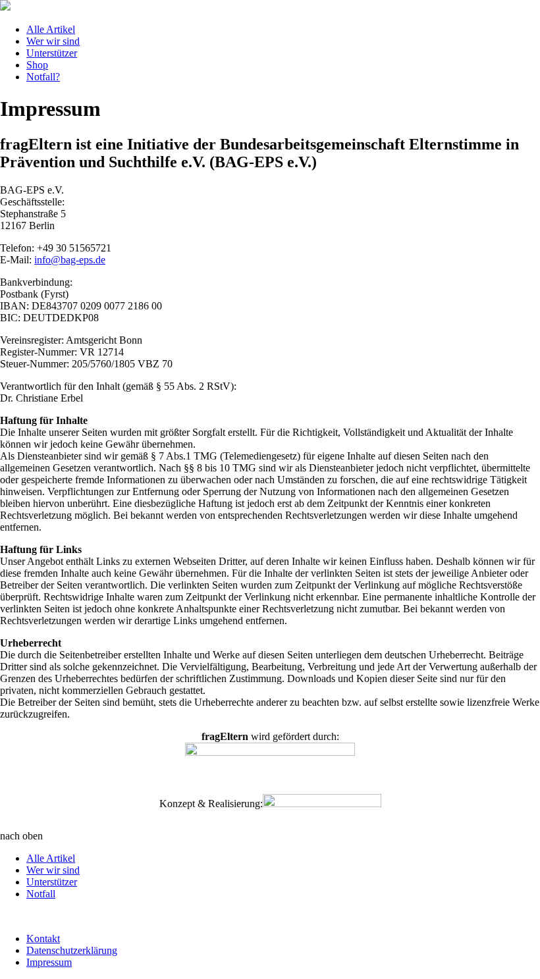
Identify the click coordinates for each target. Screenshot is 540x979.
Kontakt (43, 938)
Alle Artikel (50, 29)
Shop (37, 64)
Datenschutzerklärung (71, 950)
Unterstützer (51, 53)
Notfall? (43, 76)
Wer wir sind (53, 41)
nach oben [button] (21, 835)
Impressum (49, 962)
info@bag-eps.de (69, 259)
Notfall (40, 893)
